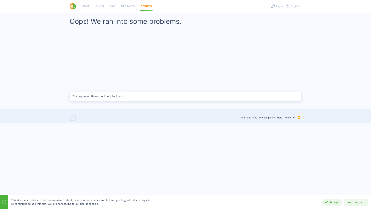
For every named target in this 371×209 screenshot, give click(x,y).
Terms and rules (248, 117)
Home (287, 117)
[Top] (294, 118)
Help (279, 117)
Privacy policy (267, 117)
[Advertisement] (185, 60)
